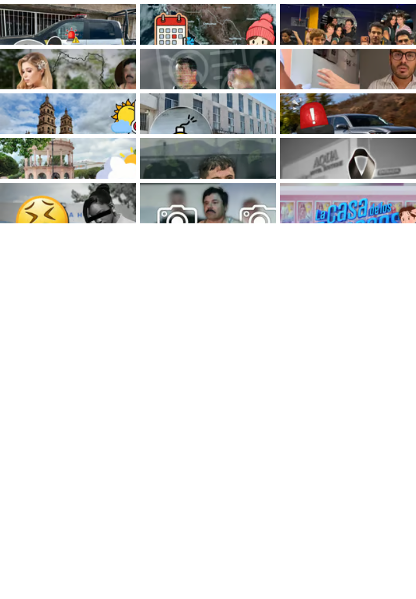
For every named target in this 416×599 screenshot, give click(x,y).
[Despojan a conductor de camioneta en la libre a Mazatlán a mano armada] (348, 113)
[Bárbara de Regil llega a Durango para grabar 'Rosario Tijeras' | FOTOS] (348, 24)
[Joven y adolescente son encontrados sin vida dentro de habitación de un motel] (348, 158)
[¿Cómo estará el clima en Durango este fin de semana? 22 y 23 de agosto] (68, 158)
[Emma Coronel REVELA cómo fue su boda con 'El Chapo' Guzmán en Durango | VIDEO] (68, 69)
